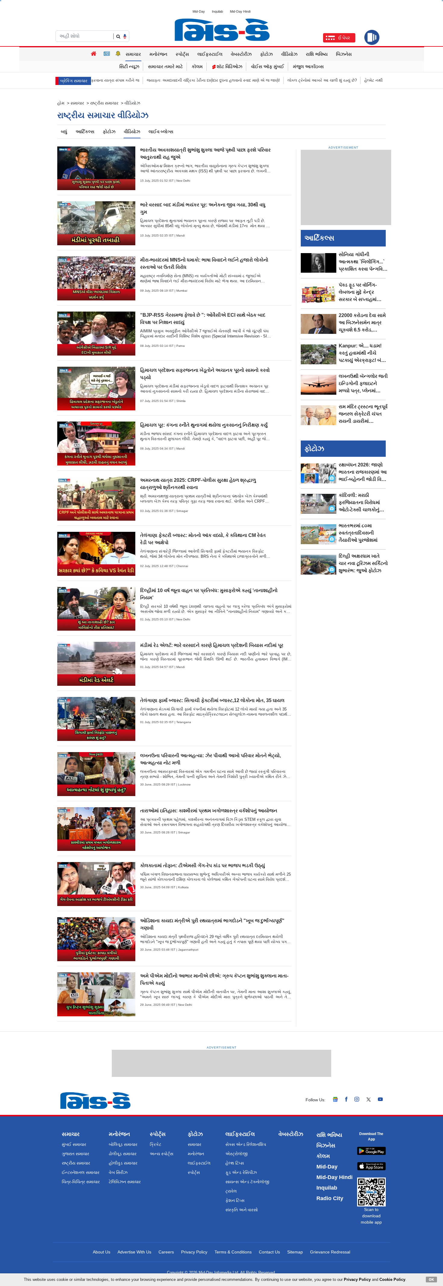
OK (431, 1279)
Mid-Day (199, 11)
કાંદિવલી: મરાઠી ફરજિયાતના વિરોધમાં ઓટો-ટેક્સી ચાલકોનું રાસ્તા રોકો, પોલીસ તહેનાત (359, 510)
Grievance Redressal (330, 1252)
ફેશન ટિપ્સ (234, 1200)
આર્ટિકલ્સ (85, 131)
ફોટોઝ (266, 54)
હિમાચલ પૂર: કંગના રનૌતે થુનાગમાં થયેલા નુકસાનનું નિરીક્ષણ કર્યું (204, 425)
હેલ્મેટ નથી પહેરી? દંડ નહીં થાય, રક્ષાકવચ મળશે (377, 80)
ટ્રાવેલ (231, 1191)
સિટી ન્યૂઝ (129, 66)
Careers (166, 1252)
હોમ (60, 103)
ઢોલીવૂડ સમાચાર (123, 1153)
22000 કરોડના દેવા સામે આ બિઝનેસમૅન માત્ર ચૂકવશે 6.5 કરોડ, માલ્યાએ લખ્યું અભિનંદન (362, 330)
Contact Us (269, 1252)
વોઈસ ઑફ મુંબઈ (267, 66)
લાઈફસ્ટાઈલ (209, 54)
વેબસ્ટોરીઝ (241, 54)
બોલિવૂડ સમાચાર (123, 1144)
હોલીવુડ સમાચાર (123, 1163)
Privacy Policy (194, 1252)
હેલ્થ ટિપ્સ (234, 1163)
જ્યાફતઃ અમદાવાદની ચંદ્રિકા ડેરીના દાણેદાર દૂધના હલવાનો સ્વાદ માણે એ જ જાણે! (187, 80)
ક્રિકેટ (155, 1144)
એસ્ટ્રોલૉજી (236, 1153)
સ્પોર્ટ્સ (182, 54)
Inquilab (217, 11)
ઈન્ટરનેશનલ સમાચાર (80, 1172)
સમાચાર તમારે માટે (165, 66)
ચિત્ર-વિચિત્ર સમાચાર (81, 1181)
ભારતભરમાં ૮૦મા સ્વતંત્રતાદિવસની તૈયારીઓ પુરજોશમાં (358, 533)
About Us (101, 1252)
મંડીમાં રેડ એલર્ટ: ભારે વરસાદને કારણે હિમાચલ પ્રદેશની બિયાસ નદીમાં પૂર (211, 645)
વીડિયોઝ (289, 54)
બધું (64, 131)
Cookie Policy (392, 1279)
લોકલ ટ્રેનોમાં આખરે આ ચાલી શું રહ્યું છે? (296, 80)
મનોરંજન (158, 54)
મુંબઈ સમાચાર (74, 1144)
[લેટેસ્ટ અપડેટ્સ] (118, 54)
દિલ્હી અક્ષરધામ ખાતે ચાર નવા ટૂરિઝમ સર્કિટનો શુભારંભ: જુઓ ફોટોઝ (363, 563)
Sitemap (295, 1252)
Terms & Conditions (233, 1252)
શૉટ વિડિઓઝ (228, 66)
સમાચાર (133, 54)
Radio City (329, 1198)
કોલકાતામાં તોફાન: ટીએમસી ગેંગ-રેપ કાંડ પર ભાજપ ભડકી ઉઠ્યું (202, 865)
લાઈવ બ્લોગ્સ (161, 131)
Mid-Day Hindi (240, 11)
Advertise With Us (134, 1252)
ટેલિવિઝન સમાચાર (125, 1181)
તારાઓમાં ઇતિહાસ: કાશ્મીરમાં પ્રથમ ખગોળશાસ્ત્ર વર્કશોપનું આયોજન (208, 810)
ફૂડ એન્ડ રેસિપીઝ (241, 1172)
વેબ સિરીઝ (118, 1172)
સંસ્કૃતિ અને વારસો (241, 1209)
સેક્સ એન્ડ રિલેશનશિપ (245, 1144)
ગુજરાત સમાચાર (75, 1153)
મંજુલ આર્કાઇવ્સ (308, 66)
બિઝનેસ (344, 54)
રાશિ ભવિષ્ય (317, 54)
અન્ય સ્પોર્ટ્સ (161, 1153)
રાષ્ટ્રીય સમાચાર (104, 103)
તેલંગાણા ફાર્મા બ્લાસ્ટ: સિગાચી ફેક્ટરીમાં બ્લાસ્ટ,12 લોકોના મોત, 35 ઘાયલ (212, 700)
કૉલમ (197, 66)
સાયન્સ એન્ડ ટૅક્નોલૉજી (247, 1181)
